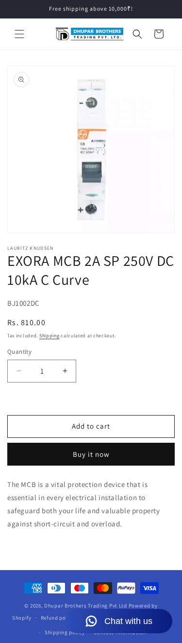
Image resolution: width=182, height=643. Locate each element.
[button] (19, 34)
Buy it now (91, 454)
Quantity (19, 352)
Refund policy (58, 617)
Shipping (49, 335)
